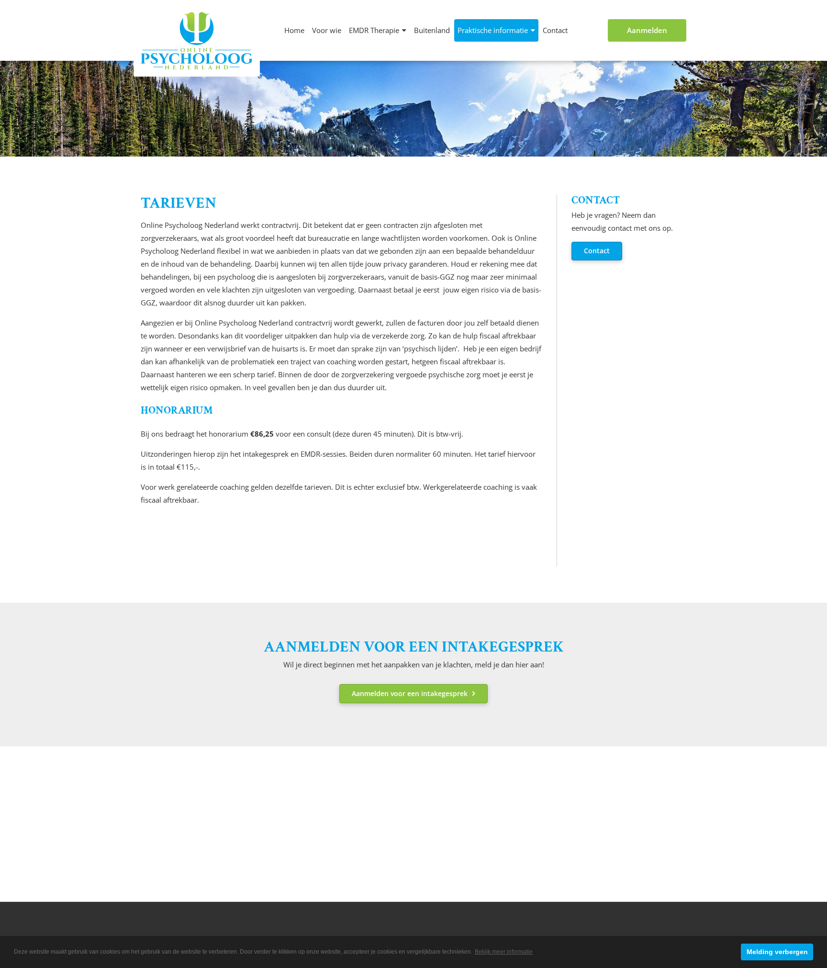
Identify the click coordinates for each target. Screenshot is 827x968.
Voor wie (326, 30)
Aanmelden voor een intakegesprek (410, 693)
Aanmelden (647, 30)
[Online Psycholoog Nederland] (197, 40)
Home (294, 30)
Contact (555, 30)
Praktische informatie (493, 30)
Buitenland (432, 30)
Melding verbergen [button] (777, 952)
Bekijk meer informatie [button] (504, 951)
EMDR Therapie (374, 30)
